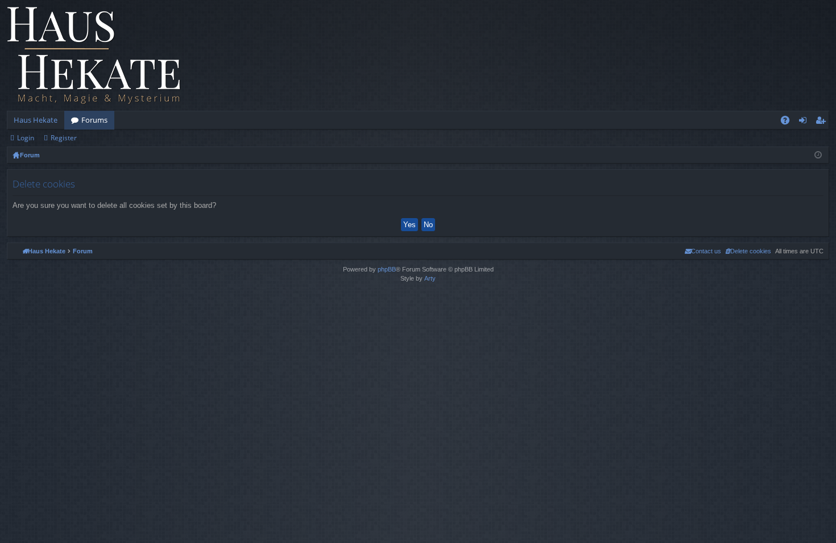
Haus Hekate (35, 120)
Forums (94, 120)
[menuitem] (748, 251)
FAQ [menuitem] (789, 122)
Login (25, 138)
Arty (430, 278)
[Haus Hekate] (94, 55)
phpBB (387, 269)
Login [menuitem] (805, 122)
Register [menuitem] (823, 122)
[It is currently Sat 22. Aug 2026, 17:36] (818, 155)
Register (64, 138)
